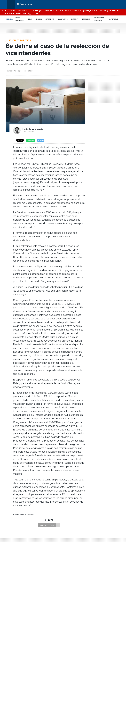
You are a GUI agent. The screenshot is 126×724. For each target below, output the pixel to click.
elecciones (86, 19)
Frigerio (39, 19)
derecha (74, 19)
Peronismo (50, 19)
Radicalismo (63, 19)
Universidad (113, 19)
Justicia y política (47, 525)
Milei (30, 19)
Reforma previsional (19, 19)
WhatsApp (31, 140)
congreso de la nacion (99, 19)
